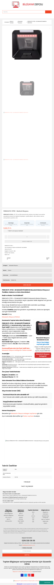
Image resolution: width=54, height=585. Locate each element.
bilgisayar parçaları (27, 571)
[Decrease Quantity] (6, 237)
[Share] (50, 30)
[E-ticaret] (27, 584)
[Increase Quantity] (48, 237)
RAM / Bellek (21, 521)
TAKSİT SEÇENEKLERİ (27, 486)
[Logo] (27, 4)
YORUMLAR (27, 482)
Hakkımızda (45, 521)
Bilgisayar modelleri (17, 571)
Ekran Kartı (20, 515)
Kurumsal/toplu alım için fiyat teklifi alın (15, 348)
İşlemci (21, 513)
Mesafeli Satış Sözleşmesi (45, 516)
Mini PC (8, 519)
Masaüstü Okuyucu (13, 265)
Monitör (21, 523)
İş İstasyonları (8, 521)
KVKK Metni (45, 514)
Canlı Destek (47, 582)
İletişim (45, 523)
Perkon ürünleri (27, 350)
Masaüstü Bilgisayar (8, 515)
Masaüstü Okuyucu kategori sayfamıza (24, 413)
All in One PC (8, 517)
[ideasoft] (19, 584)
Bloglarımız (45, 512)
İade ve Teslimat (45, 519)
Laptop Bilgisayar (8, 513)
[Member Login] (3, 15)
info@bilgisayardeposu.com (28, 545)
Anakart (21, 517)
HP (33, 514)
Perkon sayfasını (28, 416)
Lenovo (33, 516)
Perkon (9, 270)
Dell (33, 519)
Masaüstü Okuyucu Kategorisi (42, 355)
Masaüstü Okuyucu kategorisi (11, 350)
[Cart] (49, 15)
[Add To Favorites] (50, 27)
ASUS (33, 512)
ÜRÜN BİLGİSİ (27, 285)
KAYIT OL (27, 555)
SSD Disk (21, 519)
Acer (33, 518)
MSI (33, 521)
